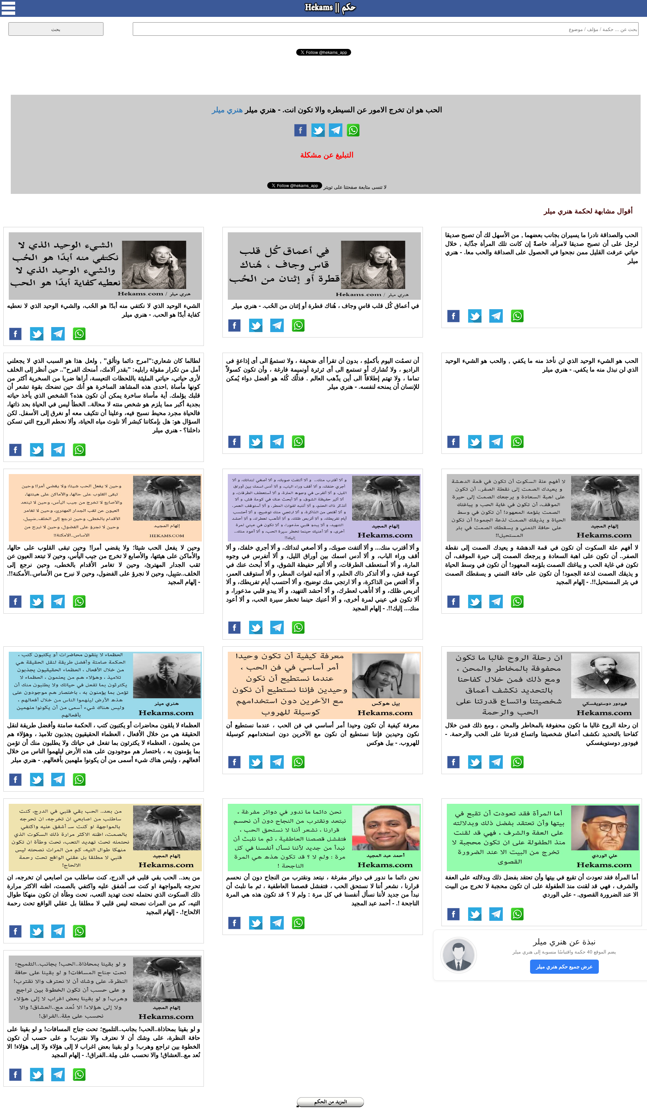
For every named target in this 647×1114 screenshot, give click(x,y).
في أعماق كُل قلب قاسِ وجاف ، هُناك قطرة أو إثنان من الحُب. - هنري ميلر (325, 305)
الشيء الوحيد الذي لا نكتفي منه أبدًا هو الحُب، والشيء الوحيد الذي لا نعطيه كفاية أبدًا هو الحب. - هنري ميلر (103, 310)
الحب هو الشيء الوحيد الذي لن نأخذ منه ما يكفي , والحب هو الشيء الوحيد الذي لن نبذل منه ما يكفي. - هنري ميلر (541, 365)
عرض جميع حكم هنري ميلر (564, 966)
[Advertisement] (323, 74)
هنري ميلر (227, 109)
